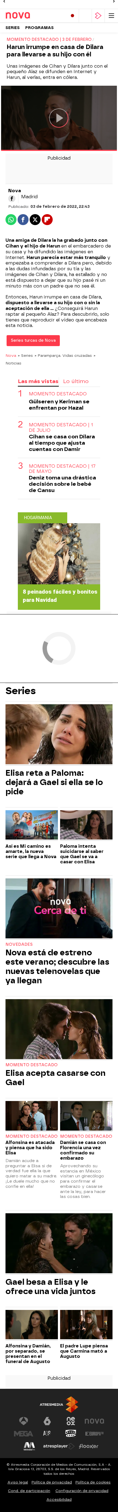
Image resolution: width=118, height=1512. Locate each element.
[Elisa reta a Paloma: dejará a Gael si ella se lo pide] (59, 735)
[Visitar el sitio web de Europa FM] (94, 1434)
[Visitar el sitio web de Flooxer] (88, 1446)
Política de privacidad (52, 1482)
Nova (10, 355)
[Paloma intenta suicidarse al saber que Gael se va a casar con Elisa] (86, 825)
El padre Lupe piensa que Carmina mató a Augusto (84, 1351)
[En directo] (72, 15)
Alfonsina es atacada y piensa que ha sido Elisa (30, 1147)
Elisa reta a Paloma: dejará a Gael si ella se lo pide (54, 782)
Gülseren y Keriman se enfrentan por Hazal (59, 404)
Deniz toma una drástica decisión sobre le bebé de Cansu (62, 484)
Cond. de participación (29, 1491)
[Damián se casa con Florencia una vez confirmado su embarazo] (86, 1116)
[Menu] (111, 15)
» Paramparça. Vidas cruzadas (63, 355)
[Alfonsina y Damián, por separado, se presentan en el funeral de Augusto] (31, 1325)
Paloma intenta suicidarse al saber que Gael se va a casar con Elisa (81, 854)
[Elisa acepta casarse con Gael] (59, 1029)
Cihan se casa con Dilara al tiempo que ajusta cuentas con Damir (62, 442)
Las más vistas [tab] (38, 381)
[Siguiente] (114, 1)
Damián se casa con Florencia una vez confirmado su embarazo (83, 1150)
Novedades (19, 944)
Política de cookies (93, 1482)
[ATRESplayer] (98, 15)
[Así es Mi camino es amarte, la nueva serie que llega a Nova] (31, 825)
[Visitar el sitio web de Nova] (94, 1421)
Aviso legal (17, 1482)
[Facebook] (11, 198)
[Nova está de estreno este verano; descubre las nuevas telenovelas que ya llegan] (59, 909)
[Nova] (28, 16)
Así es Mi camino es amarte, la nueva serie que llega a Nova (30, 851)
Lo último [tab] (76, 381)
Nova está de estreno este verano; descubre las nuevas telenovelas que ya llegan (57, 966)
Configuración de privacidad (81, 1491)
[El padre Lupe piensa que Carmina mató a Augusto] (86, 1325)
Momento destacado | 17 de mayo (62, 469)
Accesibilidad (59, 1499)
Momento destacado (58, 393)
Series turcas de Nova (33, 340)
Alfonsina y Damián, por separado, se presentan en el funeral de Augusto (28, 1353)
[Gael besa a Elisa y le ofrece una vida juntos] (59, 1244)
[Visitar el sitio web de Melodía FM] (29, 1446)
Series (12, 27)
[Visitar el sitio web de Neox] (70, 1421)
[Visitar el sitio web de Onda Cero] (70, 1434)
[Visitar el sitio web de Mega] (23, 1434)
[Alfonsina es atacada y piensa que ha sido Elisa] (31, 1116)
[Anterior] (4, 1)
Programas (39, 27)
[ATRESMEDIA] (59, 1404)
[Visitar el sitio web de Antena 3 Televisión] (23, 1421)
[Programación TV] (85, 15)
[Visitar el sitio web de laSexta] (47, 1421)
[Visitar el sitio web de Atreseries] (47, 1434)
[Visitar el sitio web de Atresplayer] (59, 1446)
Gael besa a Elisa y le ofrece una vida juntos (50, 1286)
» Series (25, 355)
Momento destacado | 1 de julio (61, 427)
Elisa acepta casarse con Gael (55, 1077)
